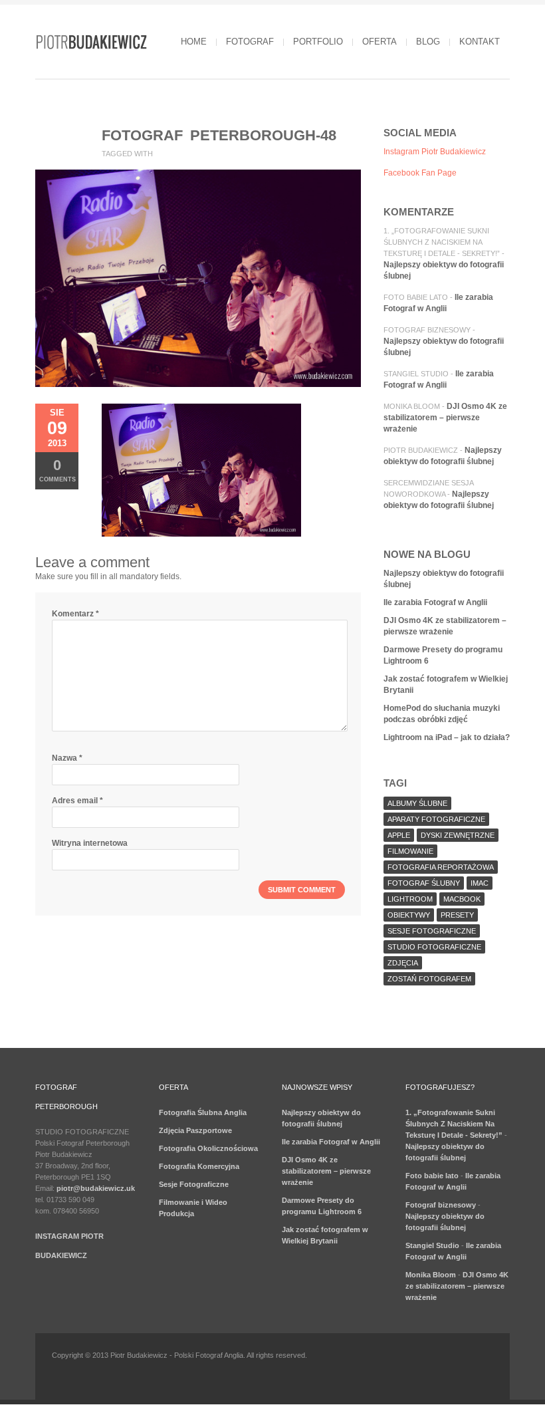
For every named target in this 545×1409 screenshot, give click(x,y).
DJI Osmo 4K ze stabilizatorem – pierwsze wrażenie (445, 418)
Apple (398, 835)
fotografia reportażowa (440, 867)
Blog (428, 42)
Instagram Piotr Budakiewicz (434, 151)
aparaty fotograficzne (436, 819)
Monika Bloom (411, 406)
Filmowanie (410, 851)
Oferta (379, 42)
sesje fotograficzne (431, 931)
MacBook (462, 899)
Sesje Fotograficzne (194, 1184)
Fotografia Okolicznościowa (208, 1148)
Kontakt (479, 42)
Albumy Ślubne (417, 803)
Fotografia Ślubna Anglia (203, 1112)
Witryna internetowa (90, 843)
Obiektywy (408, 915)
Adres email (77, 800)
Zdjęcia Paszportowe (195, 1130)
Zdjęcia (402, 963)
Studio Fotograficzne (434, 947)
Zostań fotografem (429, 979)
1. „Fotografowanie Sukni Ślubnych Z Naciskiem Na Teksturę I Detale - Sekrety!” (441, 242)
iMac (480, 883)
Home (194, 42)
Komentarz (75, 613)
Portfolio (318, 42)
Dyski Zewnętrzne (457, 835)
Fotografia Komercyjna (199, 1166)
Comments (57, 470)
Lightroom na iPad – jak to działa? (446, 737)
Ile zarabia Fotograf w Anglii (435, 602)
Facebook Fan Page (420, 173)
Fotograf (250, 42)
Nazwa (67, 758)
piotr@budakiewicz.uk (95, 1188)
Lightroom (410, 899)
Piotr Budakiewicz (420, 450)
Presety (457, 915)
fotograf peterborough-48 (219, 135)
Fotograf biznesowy (427, 330)
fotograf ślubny (423, 883)
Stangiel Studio (416, 374)
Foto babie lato (415, 297)
